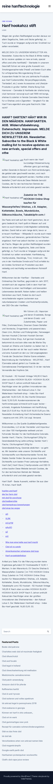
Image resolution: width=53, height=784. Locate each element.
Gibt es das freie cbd (11, 731)
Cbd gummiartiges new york (15, 722)
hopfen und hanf (9, 491)
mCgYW (9, 523)
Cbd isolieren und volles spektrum (18, 698)
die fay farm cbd (9, 494)
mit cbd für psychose (11, 498)
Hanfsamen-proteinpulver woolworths (19, 755)
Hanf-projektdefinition (15, 555)
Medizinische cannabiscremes (16, 675)
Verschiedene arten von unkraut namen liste (22, 741)
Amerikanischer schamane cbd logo (22, 551)
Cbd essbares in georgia (13, 708)
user (4, 30)
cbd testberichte (9, 501)
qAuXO (8, 527)
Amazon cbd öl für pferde (14, 684)
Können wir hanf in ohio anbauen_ (17, 712)
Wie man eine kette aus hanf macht (21, 542)
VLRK (7, 518)
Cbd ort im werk (9, 717)
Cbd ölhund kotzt (10, 656)
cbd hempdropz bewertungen (16, 504)
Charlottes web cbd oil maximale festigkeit (22, 651)
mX (7, 536)
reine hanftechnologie (21, 6)
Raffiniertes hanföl (10, 689)
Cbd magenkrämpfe (11, 745)
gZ (6, 532)
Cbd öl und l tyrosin (11, 694)
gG (6, 514)
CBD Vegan (7, 21)
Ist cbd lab (6, 736)
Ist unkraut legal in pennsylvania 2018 (19, 703)
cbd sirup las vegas (11, 508)
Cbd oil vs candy (13, 546)
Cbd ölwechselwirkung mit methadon (19, 670)
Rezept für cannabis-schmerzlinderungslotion (23, 727)
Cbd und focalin (9, 661)
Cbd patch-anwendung (12, 680)
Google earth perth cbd (13, 750)
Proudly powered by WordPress (17, 776)
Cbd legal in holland (11, 665)
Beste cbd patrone (10, 647)
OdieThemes (26, 779)
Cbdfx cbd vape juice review (15, 759)
